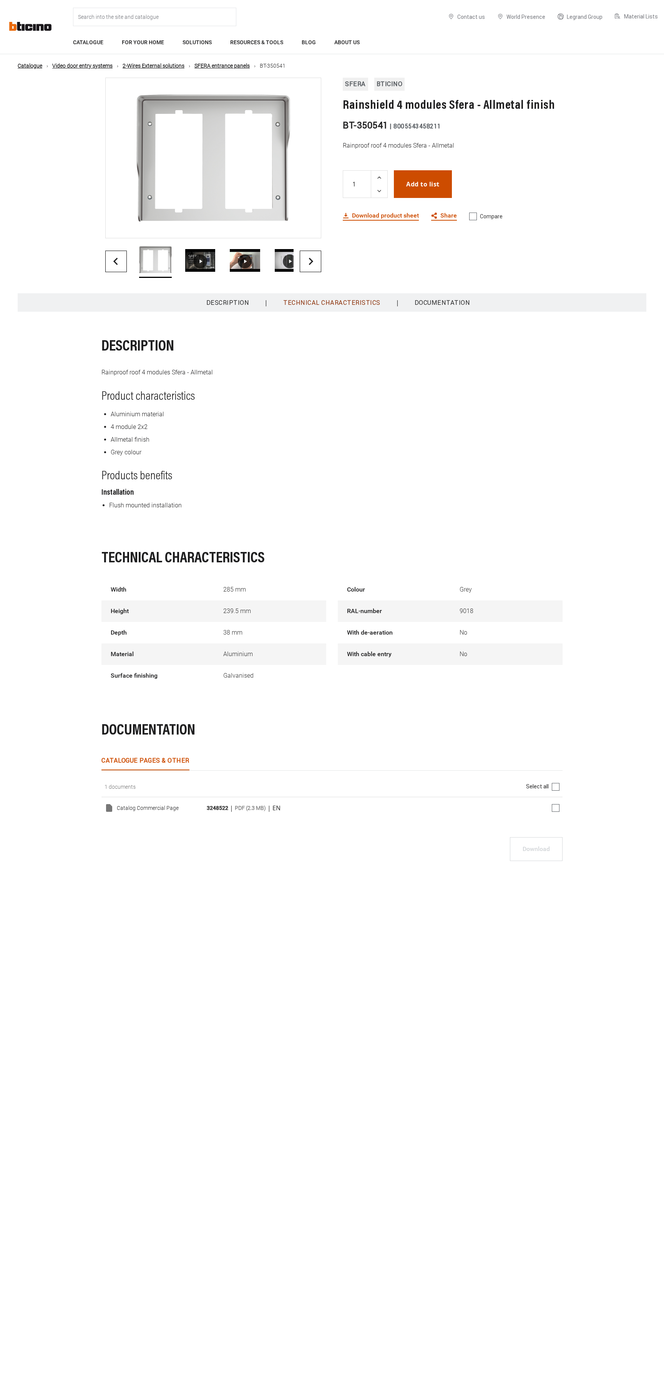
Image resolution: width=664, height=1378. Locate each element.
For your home (143, 42)
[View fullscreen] (308, 225)
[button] (155, 261)
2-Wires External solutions (153, 66)
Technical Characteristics (331, 302)
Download (536, 849)
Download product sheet (385, 215)
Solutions (197, 42)
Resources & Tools (256, 42)
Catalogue (88, 42)
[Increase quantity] (379, 177)
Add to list (423, 184)
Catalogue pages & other (145, 760)
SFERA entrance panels (222, 66)
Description (227, 302)
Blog (309, 42)
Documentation (442, 302)
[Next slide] (310, 261)
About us (347, 42)
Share (448, 216)
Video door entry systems (82, 66)
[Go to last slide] (116, 261)
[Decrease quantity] (379, 191)
